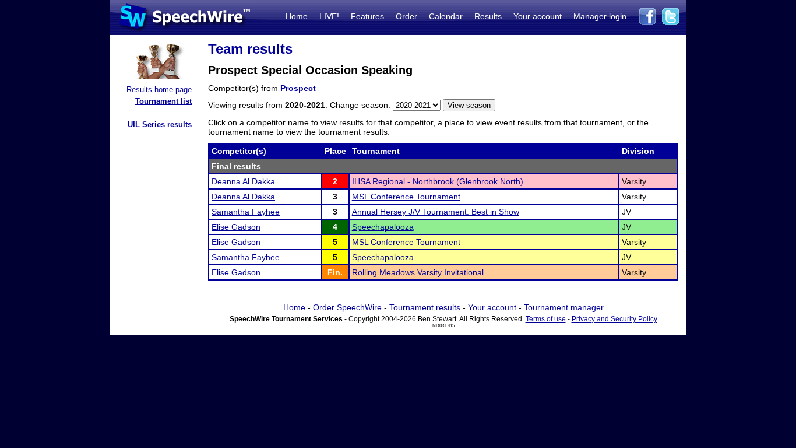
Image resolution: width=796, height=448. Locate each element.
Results (488, 16)
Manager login (599, 16)
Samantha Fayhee (246, 211)
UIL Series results (160, 124)
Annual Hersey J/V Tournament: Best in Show (435, 211)
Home (297, 16)
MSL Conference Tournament (406, 196)
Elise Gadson (236, 227)
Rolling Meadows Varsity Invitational (418, 272)
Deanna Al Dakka (243, 181)
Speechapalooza (383, 227)
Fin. (335, 272)
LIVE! (329, 16)
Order (406, 16)
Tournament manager (564, 307)
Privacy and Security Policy (614, 319)
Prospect (298, 88)
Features (367, 16)
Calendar (446, 16)
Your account (537, 16)
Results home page (159, 89)
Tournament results (424, 307)
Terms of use (546, 319)
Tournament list (163, 101)
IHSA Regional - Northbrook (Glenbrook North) (437, 181)
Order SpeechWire (347, 307)
